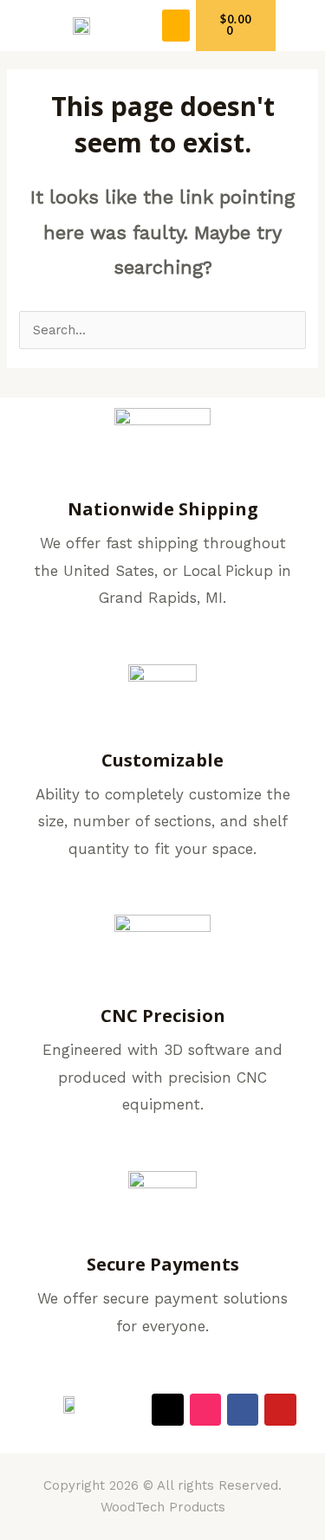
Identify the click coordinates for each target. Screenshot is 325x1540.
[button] (176, 26)
